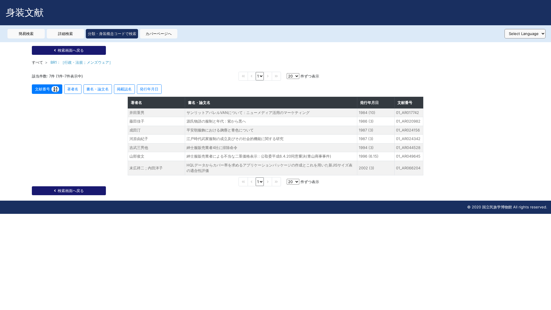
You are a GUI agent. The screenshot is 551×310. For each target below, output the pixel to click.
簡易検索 (26, 33)
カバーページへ (158, 33)
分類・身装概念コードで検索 (112, 33)
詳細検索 (65, 33)
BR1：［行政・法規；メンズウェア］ (82, 62)
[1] (259, 76)
